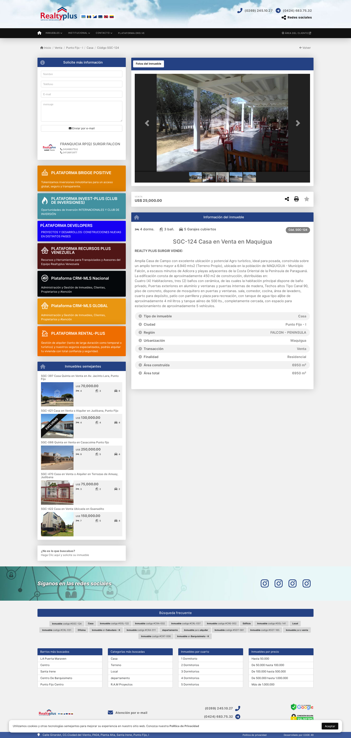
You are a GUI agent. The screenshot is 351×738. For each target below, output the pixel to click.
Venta (58, 47)
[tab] (148, 63)
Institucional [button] (78, 32)
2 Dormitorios (190, 665)
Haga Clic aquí (50, 555)
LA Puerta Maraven (53, 658)
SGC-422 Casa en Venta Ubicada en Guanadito (72, 509)
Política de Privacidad (184, 726)
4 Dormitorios (190, 678)
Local (114, 671)
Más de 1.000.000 (263, 684)
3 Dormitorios (190, 671)
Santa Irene (48, 671)
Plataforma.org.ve (131, 33)
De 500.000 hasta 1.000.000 (270, 678)
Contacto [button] (103, 32)
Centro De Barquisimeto (56, 678)
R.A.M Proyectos (122, 684)
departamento (120, 678)
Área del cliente (296, 33)
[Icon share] (265, 583)
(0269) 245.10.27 (259, 10)
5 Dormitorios (190, 684)
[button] (148, 123)
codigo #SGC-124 (67, 623)
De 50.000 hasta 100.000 (268, 665)
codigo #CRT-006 (156, 636)
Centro (45, 665)
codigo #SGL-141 (271, 623)
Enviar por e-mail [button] (83, 128)
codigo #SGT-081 (229, 630)
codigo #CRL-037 (186, 623)
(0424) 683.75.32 (297, 10)
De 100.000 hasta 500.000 (269, 671)
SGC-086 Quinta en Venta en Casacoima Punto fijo (75, 442)
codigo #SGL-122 (114, 623)
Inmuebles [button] (53, 32)
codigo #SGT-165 (264, 630)
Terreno (116, 665)
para (196, 630)
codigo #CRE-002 (221, 623)
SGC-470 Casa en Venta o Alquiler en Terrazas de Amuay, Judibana (79, 475)
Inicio (47, 47)
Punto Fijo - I (74, 47)
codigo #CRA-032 (150, 623)
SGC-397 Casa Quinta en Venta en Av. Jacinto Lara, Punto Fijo (80, 377)
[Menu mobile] (39, 33)
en (106, 630)
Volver (306, 47)
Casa (90, 47)
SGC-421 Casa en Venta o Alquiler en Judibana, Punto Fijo (79, 410)
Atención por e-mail (131, 713)
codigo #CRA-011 (141, 630)
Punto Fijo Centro (52, 684)
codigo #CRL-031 (56, 630)
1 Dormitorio (189, 658)
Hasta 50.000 (260, 658)
